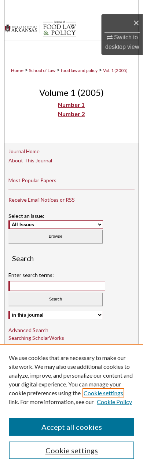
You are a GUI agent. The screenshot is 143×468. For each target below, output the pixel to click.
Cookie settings (103, 392)
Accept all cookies (71, 426)
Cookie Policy (114, 401)
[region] (71, 406)
